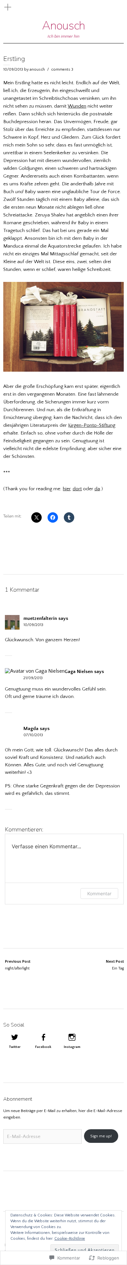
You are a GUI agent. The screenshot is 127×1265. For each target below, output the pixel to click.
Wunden (77, 106)
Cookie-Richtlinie (69, 1238)
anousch (37, 69)
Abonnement (17, 1099)
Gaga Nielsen (78, 671)
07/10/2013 (33, 735)
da (97, 489)
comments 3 (62, 69)
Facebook (43, 1047)
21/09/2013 (33, 678)
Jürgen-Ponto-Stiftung (91, 425)
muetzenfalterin (40, 618)
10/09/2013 (13, 69)
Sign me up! (101, 1136)
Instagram (72, 1047)
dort (77, 489)
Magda (30, 728)
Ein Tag (115, 964)
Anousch (63, 25)
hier (66, 489)
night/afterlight (17, 964)
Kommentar (99, 893)
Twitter (15, 1047)
